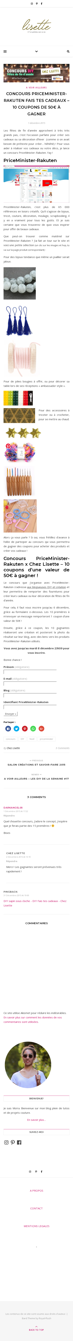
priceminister (46, 739)
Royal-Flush (45, 1318)
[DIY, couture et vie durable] (36, 26)
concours (10, 739)
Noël (32, 739)
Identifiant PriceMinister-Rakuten (26, 702)
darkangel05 (13, 807)
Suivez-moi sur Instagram (38, 1253)
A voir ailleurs (36, 87)
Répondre (9, 815)
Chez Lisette (13, 748)
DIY (22, 739)
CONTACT (36, 1208)
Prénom (16, 667)
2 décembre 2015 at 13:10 (18, 856)
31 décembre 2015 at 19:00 (16, 895)
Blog (14, 690)
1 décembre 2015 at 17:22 (16, 811)
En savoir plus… (36, 1119)
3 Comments (62, 748)
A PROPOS (36, 1190)
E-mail (15, 678)
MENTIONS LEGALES (36, 1226)
